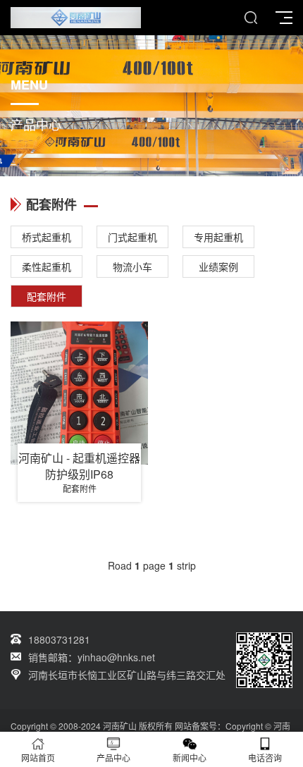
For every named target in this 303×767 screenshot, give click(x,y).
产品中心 (113, 757)
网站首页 (38, 757)
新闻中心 (189, 757)
